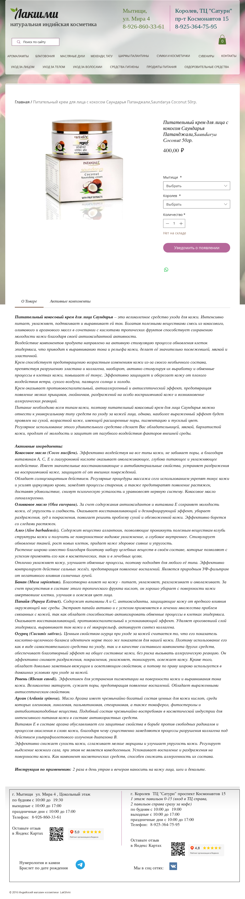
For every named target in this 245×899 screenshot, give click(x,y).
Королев (172, 196)
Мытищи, (135, 10)
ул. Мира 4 (136, 18)
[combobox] (196, 185)
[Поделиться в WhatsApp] (166, 270)
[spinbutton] (174, 223)
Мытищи (172, 177)
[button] (222, 40)
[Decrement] (167, 223)
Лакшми (36, 13)
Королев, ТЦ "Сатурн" (203, 10)
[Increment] (181, 223)
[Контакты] (173, 866)
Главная (22, 102)
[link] (29, 301)
